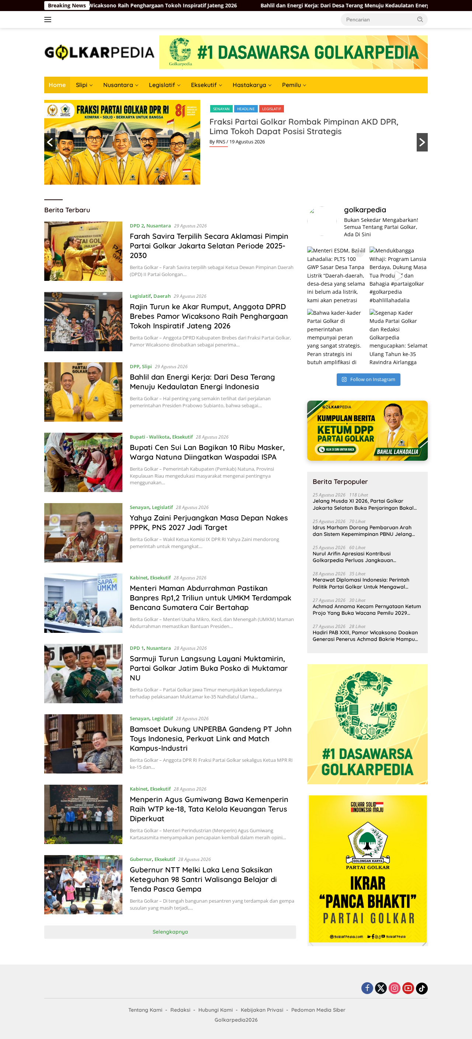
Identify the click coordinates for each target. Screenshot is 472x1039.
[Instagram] (394, 988)
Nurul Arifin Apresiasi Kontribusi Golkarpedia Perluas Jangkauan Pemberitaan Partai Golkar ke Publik (358, 557)
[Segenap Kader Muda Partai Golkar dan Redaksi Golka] (398, 338)
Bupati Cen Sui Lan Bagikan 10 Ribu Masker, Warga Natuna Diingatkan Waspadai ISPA (207, 452)
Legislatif (162, 84)
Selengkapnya (170, 931)
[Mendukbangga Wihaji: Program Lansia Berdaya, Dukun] (398, 276)
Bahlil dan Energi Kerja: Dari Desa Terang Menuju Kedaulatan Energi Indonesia (261, 5)
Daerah (162, 296)
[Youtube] (408, 988)
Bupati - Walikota (150, 436)
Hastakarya (249, 84)
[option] (236, 142)
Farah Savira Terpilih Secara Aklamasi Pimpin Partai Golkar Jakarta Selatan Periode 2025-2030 (209, 245)
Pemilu (291, 84)
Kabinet (139, 577)
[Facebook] (367, 988)
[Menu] (49, 19)
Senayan (221, 108)
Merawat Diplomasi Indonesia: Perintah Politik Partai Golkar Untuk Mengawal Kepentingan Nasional (361, 583)
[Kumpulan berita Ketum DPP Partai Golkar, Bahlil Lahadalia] (367, 431)
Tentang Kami (145, 1010)
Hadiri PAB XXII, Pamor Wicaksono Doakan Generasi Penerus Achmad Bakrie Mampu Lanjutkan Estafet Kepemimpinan (365, 635)
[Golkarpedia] (99, 51)
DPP (134, 366)
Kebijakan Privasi (262, 1010)
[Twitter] (381, 988)
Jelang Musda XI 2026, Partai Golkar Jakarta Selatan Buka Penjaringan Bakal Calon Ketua (363, 504)
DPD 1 (137, 648)
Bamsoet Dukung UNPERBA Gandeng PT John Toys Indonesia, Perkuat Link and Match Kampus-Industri (211, 738)
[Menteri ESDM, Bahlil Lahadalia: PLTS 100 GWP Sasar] (336, 276)
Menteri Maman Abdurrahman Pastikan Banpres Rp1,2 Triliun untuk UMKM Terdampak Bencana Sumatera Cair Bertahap (210, 597)
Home (57, 84)
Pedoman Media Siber (318, 1010)
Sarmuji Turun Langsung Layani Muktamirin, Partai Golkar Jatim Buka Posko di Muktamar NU (209, 668)
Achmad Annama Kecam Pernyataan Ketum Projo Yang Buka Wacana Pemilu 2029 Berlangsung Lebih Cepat (367, 609)
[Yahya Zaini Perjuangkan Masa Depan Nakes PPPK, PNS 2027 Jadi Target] (83, 532)
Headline (246, 108)
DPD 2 (137, 225)
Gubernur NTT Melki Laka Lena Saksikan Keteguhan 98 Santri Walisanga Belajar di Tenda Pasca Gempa (203, 879)
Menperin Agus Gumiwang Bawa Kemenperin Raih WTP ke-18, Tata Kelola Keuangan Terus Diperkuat (209, 809)
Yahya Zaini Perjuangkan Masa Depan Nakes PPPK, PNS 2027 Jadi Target (209, 522)
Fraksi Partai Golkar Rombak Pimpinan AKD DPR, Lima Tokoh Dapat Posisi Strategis (303, 126)
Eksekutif (204, 84)
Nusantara (118, 84)
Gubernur (141, 859)
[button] (420, 19)
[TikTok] (422, 988)
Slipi (81, 84)
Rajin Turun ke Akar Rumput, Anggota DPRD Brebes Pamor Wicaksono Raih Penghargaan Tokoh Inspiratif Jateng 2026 (209, 316)
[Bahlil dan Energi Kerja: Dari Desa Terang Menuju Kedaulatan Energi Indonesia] (83, 392)
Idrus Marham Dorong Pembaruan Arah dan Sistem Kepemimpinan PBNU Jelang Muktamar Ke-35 (362, 530)
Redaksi (180, 1010)
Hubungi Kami (215, 1010)
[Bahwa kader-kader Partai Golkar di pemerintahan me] (336, 338)
